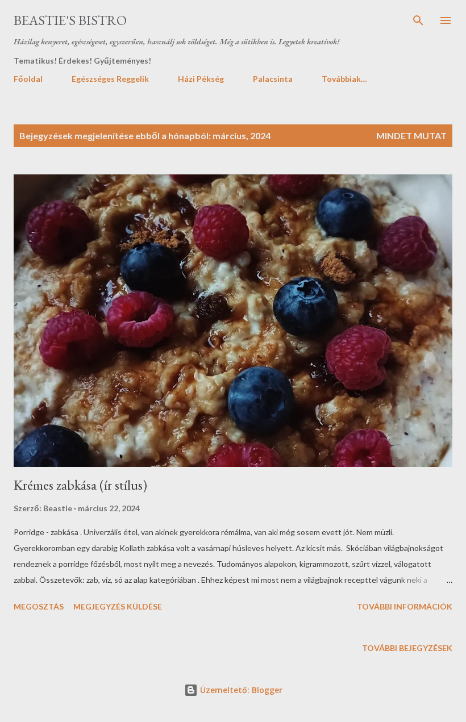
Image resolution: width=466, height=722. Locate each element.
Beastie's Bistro (70, 20)
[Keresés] (418, 20)
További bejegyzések (407, 648)
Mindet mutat (411, 135)
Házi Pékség (201, 79)
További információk (404, 606)
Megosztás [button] (39, 606)
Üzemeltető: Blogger (240, 690)
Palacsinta (273, 79)
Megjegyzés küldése (117, 606)
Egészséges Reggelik (110, 79)
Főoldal (28, 79)
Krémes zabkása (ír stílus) (80, 485)
